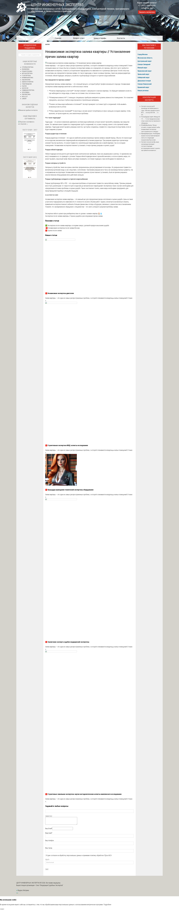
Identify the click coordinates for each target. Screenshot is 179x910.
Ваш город (48, 848)
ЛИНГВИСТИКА (26, 94)
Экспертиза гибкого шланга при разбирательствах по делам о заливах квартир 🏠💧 (73, 213)
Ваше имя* (48, 833)
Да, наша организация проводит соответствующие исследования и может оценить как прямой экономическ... (150, 146)
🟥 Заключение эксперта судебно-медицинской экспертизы (67, 642)
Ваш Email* (48, 828)
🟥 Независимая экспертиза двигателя (59, 293)
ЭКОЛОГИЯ (25, 88)
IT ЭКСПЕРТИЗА (26, 75)
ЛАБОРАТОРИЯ (26, 80)
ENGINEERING (25, 69)
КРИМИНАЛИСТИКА (27, 77)
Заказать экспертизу (147, 12)
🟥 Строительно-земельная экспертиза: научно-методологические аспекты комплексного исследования (83, 794)
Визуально (47, 816)
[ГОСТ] (30, 151)
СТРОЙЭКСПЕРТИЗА (27, 67)
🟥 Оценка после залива (53, 230)
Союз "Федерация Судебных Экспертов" (49, 885)
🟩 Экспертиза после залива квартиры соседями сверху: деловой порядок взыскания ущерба (77, 225)
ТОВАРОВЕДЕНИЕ (27, 84)
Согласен (2, 909)
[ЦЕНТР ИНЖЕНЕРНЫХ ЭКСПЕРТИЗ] (21, 12)
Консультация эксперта (149, 98)
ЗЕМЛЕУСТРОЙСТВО (27, 82)
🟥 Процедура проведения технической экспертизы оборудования (69, 490)
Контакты (121, 38)
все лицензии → (23, 124)
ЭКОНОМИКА (25, 92)
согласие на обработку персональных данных (66, 855)
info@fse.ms (147, 8)
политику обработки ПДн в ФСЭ (101, 855)
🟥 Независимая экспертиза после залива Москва (62, 228)
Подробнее (107, 905)
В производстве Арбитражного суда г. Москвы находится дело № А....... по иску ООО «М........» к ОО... (150, 110)
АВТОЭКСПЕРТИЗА (27, 73)
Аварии (47, 44)
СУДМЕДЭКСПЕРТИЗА (28, 90)
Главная (58, 38)
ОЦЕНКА (24, 86)
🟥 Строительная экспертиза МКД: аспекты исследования (66, 445)
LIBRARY (24, 98)
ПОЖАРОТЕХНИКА (27, 71)
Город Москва (142, 54)
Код (50, 816)
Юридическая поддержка (29, 46)
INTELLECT (25, 96)
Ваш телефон (49, 840)
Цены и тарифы (100, 38)
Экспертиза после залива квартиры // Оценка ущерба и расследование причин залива (74, 216)
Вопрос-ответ (79, 38)
